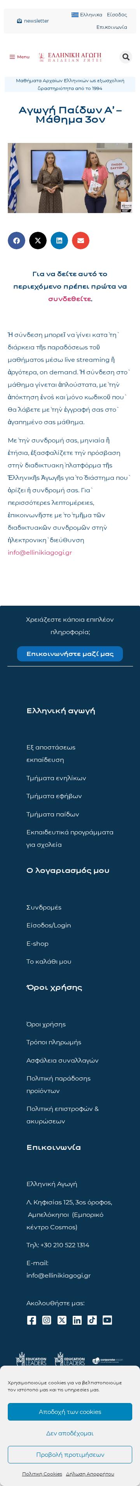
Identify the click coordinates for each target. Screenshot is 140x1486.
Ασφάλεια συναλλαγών (62, 1060)
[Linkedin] (77, 1320)
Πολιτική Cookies (42, 1474)
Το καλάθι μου (49, 961)
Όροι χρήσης (46, 1024)
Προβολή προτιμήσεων (70, 1454)
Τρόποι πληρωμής (53, 1042)
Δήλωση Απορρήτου (90, 1474)
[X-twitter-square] (62, 1320)
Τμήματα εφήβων (54, 796)
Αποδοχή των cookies (70, 1411)
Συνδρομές (43, 907)
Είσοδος (117, 15)
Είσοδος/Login (48, 925)
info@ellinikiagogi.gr (40, 552)
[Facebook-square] (31, 1320)
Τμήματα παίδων (52, 814)
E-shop (37, 943)
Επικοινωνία (111, 27)
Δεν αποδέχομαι (70, 1433)
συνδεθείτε (69, 299)
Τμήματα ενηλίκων (56, 778)
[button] (125, 57)
